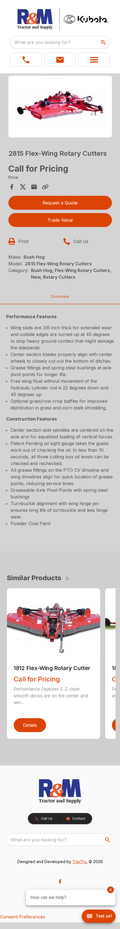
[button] (26, 60)
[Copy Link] (45, 187)
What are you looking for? (43, 42)
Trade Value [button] (60, 220)
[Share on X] (23, 187)
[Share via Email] (34, 187)
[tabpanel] (60, 107)
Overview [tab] (60, 296)
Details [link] (30, 725)
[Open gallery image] (60, 107)
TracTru (79, 861)
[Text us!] (98, 916)
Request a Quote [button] (60, 203)
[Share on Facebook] (11, 187)
